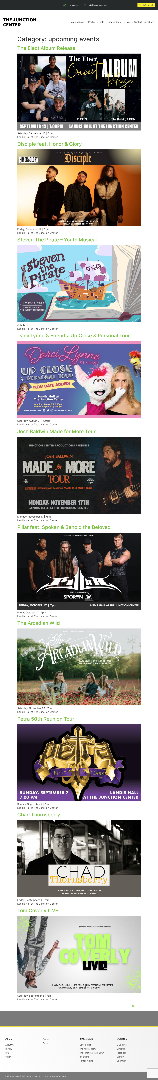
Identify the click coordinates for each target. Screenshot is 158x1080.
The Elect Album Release (46, 48)
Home (73, 22)
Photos (91, 22)
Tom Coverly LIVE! (38, 910)
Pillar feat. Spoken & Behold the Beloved (64, 527)
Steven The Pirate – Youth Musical (57, 240)
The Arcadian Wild (38, 623)
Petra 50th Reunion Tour (45, 719)
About (80, 22)
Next (136, 1006)
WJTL (130, 22)
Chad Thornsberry (38, 815)
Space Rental (115, 22)
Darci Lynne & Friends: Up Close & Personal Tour (73, 336)
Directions (149, 22)
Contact (138, 22)
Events (100, 22)
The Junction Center (19, 22)
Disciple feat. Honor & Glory (49, 144)
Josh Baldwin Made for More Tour (56, 431)
